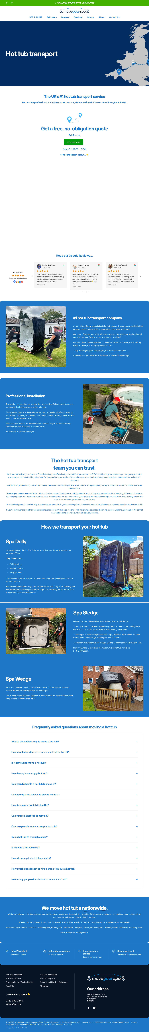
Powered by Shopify (64, 1024)
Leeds (115, 927)
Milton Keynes (96, 927)
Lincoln (86, 927)
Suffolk (50, 922)
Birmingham (56, 927)
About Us (10, 986)
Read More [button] (41, 284)
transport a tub (72, 932)
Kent (71, 922)
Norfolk (65, 922)
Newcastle (123, 927)
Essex (37, 922)
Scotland (91, 922)
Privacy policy (10, 1028)
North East (82, 922)
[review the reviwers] (63, 265)
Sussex (58, 922)
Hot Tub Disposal (13, 978)
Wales (99, 922)
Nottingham (45, 927)
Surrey (43, 922)
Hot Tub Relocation (14, 974)
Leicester (107, 927)
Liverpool (78, 927)
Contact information (22, 1028)
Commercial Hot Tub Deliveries (19, 982)
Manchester (68, 927)
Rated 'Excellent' (19, 951)
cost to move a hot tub (94, 504)
